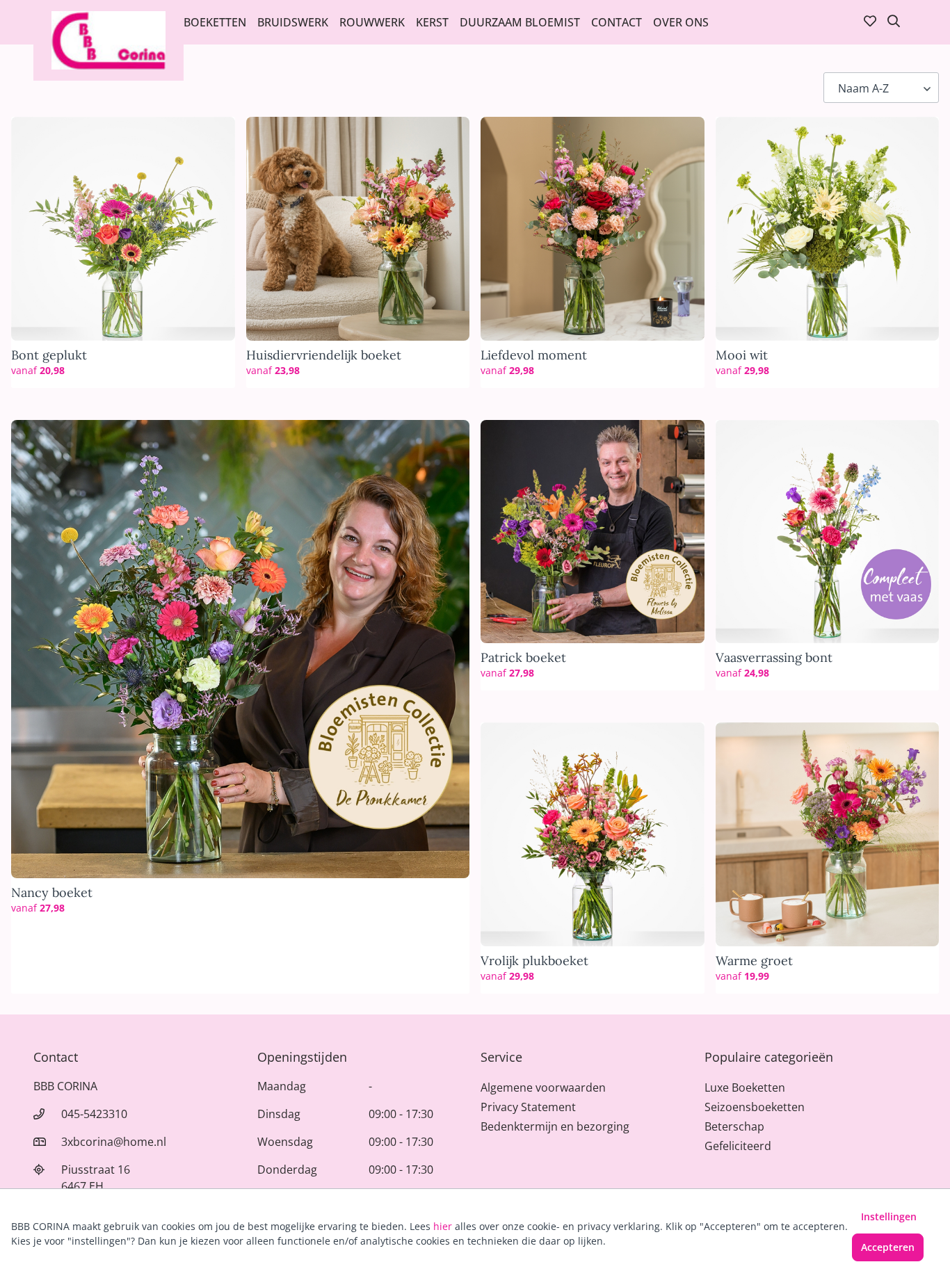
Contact (616, 22)
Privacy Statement (528, 1107)
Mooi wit (742, 355)
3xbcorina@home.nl (113, 1141)
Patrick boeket (523, 657)
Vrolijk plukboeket (534, 961)
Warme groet (754, 961)
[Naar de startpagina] (108, 40)
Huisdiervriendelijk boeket (323, 355)
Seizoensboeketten (755, 1107)
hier (442, 1226)
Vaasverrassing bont (774, 657)
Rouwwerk (372, 22)
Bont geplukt (49, 355)
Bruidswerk (292, 22)
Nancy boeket (51, 892)
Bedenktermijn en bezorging (555, 1126)
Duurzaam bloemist (520, 22)
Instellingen (889, 1216)
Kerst (432, 22)
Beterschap (734, 1126)
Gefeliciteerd (738, 1146)
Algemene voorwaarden (543, 1087)
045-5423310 (94, 1114)
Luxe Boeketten (745, 1087)
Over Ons (681, 22)
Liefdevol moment (534, 355)
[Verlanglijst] (870, 22)
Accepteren (888, 1247)
